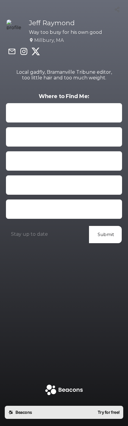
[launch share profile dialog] (117, 9)
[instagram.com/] (24, 52)
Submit (106, 234)
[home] (64, 390)
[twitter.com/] (36, 52)
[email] (12, 52)
